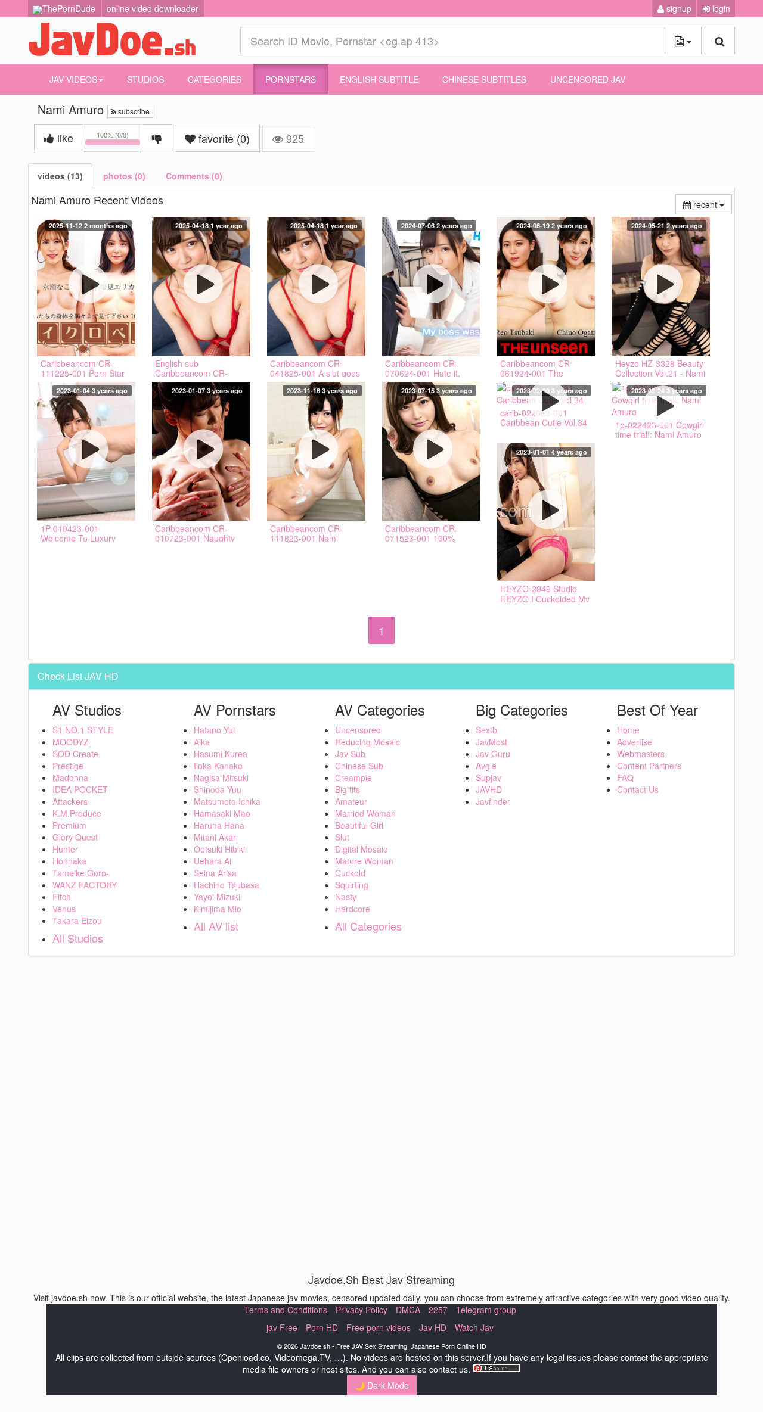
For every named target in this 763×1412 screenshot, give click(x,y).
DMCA (408, 1309)
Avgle (486, 766)
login (720, 8)
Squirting (351, 885)
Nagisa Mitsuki (221, 777)
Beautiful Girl (359, 825)
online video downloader (152, 8)
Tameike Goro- (80, 873)
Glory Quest (75, 837)
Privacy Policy (361, 1309)
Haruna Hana (219, 825)
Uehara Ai (212, 861)
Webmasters (641, 754)
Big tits (347, 789)
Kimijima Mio (217, 909)
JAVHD (489, 789)
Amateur (351, 801)
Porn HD (322, 1327)
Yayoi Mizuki (217, 897)
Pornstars (290, 79)
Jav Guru (493, 754)
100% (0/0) (119, 140)
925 (293, 138)
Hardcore (352, 909)
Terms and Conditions (285, 1309)
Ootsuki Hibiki (219, 849)
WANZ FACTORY (84, 885)
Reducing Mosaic (367, 742)
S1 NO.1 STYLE (82, 730)
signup (677, 8)
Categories (214, 79)
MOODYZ (70, 742)
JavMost (491, 742)
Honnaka (69, 861)
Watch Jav (474, 1327)
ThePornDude (68, 8)
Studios (145, 79)
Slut (342, 837)
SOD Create (75, 754)
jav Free (281, 1327)
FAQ (625, 777)
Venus (64, 909)
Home (628, 730)
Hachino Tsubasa (226, 885)
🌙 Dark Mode (382, 1385)
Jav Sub (350, 754)
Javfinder (493, 801)
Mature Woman (364, 861)
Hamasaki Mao (222, 813)
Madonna (70, 777)
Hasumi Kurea (220, 754)
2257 (438, 1309)
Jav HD (432, 1327)
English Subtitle (379, 79)
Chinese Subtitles (484, 79)
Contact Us (638, 789)
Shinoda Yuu (217, 789)
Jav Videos (73, 79)
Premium (69, 825)
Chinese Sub (359, 766)
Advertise (634, 742)
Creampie (353, 777)
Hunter (65, 849)
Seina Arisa (215, 873)
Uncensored (358, 730)
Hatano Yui (214, 730)
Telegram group (486, 1309)
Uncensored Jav (587, 79)
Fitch (61, 897)
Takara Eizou (77, 920)
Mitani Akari (216, 837)
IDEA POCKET (80, 789)
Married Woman (365, 813)
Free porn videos (378, 1327)
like (63, 137)
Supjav (488, 777)
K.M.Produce (76, 813)
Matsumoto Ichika (227, 801)
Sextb (486, 730)
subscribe (133, 111)
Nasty (345, 897)
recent (711, 204)
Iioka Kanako (218, 766)
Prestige (67, 766)
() (224, 138)
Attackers (70, 801)
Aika (202, 742)
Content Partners (649, 766)
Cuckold (350, 873)
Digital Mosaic (361, 849)
